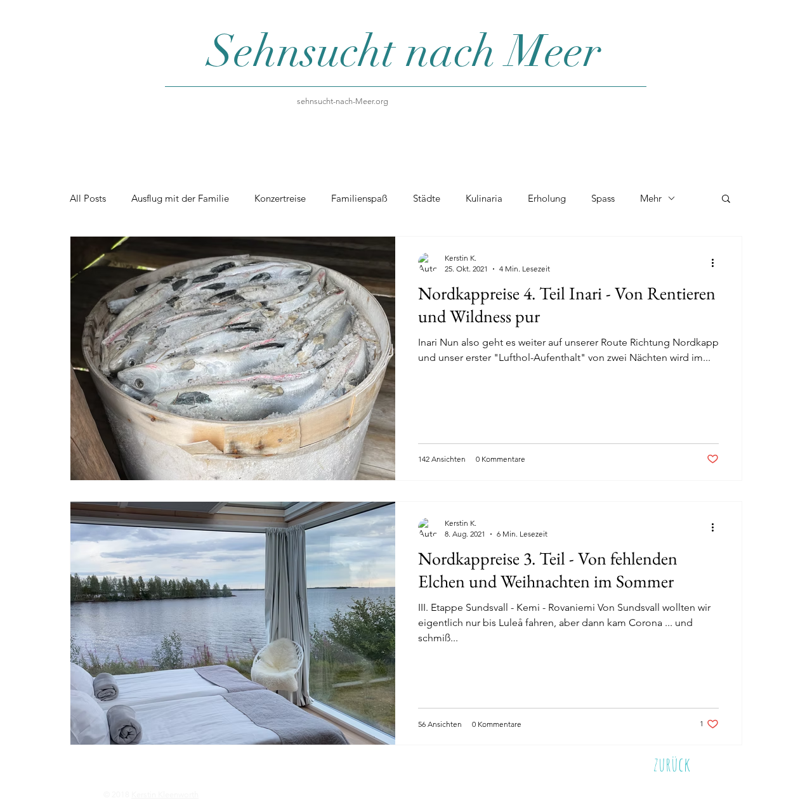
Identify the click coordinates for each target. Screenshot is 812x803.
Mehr (651, 198)
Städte (426, 198)
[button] (726, 199)
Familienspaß (359, 198)
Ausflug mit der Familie (180, 198)
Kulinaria (484, 198)
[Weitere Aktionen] (716, 262)
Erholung (547, 198)
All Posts (88, 198)
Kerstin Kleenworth (165, 794)
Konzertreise (280, 198)
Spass (603, 198)
